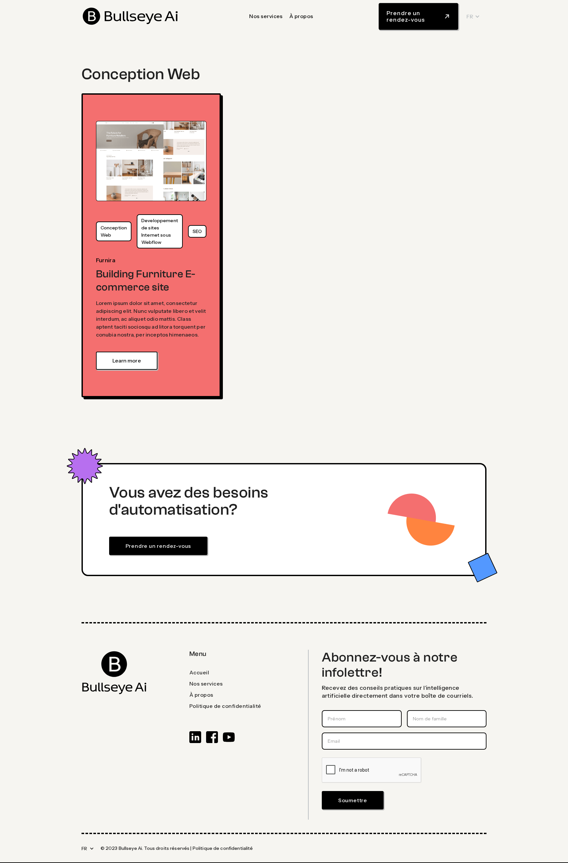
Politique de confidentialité (223, 848)
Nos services (266, 16)
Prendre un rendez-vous (158, 546)
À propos (301, 16)
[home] (131, 17)
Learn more (126, 360)
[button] (473, 16)
